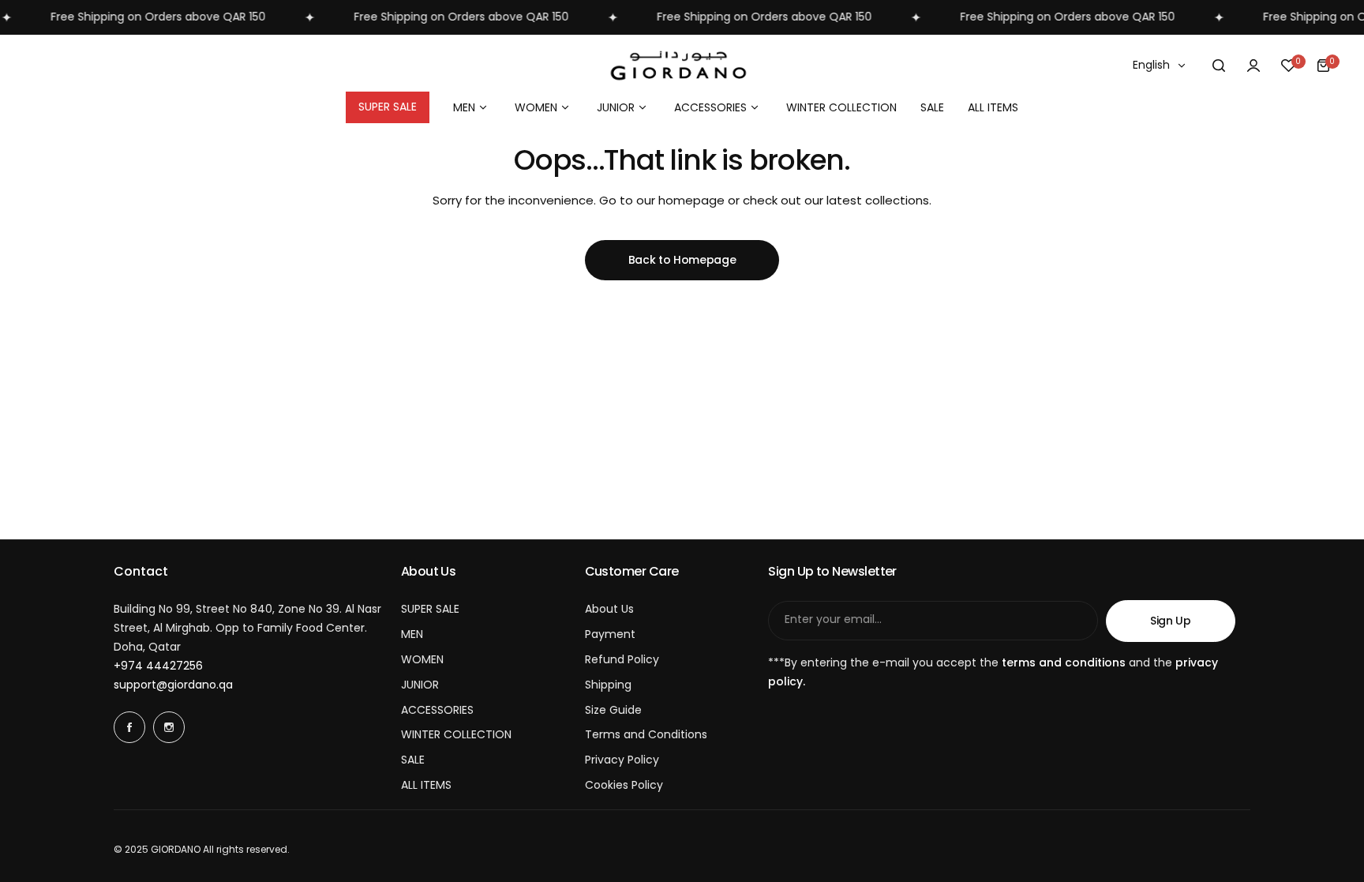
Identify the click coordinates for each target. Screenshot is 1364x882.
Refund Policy (622, 659)
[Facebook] (129, 727)
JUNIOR (420, 684)
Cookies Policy (624, 785)
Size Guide (613, 710)
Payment (610, 634)
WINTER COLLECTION (456, 734)
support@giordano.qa (173, 684)
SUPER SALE (430, 609)
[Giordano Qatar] (682, 66)
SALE (413, 760)
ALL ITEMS (426, 785)
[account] (1253, 65)
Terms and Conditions (646, 734)
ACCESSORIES (437, 710)
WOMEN (422, 659)
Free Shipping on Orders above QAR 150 (144, 16)
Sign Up (1170, 621)
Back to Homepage (682, 260)
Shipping (608, 684)
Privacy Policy (622, 760)
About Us (609, 609)
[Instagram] (169, 727)
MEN (412, 634)
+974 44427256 (158, 666)
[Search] (1218, 65)
